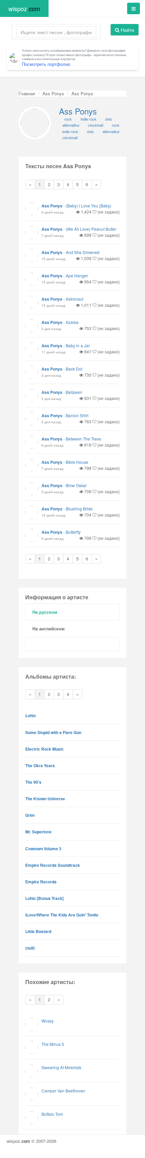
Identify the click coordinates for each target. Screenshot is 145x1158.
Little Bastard (38, 931)
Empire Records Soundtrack (52, 865)
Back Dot (74, 369)
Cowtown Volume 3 (43, 849)
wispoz (24, 8)
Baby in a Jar (78, 345)
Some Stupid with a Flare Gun (53, 732)
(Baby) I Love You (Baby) (88, 205)
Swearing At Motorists (61, 1067)
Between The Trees (83, 439)
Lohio (30, 715)
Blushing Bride (79, 508)
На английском (48, 628)
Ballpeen (74, 392)
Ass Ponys (53, 93)
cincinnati (70, 137)
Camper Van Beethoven (63, 1090)
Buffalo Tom (52, 1114)
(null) (30, 948)
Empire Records (41, 882)
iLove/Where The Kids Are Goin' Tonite (61, 915)
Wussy (47, 1021)
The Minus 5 (52, 1044)
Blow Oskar (76, 485)
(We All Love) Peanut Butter (91, 229)
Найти (126, 29)
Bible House (77, 462)
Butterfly (73, 532)
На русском (44, 612)
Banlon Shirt (77, 415)
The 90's (33, 782)
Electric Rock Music (44, 749)
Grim (30, 815)
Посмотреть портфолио (46, 64)
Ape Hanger (77, 275)
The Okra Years (40, 765)
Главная (27, 93)
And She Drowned (82, 252)
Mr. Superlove (38, 832)
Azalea (72, 322)
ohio (90, 131)
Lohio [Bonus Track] (44, 898)
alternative (111, 131)
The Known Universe (45, 799)
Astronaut (74, 299)
